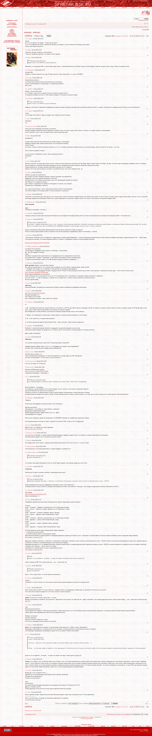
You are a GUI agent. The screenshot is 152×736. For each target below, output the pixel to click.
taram (28, 692)
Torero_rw (29, 476)
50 (130, 36)
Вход (146, 27)
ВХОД (11, 29)
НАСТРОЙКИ (12, 33)
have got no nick (31, 126)
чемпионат (21, 7)
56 (143, 36)
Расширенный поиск (143, 20)
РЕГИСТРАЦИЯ (12, 34)
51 (132, 36)
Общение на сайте (31, 24)
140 (147, 36)
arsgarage (29, 325)
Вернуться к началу (147, 47)
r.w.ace (29, 553)
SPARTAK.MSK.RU (56, 734)
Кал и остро (30, 351)
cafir (28, 118)
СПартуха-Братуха (32, 452)
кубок (31, 7)
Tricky (29, 587)
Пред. (26, 703)
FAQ (134, 27)
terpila (29, 50)
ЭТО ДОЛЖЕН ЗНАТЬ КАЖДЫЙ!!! (12, 24)
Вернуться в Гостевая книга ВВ (33, 710)
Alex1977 (29, 466)
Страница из (120, 36)
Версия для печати (147, 23)
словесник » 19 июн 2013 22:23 (37, 60)
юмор (133, 7)
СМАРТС (29, 89)
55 (141, 36)
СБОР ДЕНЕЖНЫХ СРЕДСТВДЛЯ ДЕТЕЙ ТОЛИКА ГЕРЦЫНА (12, 41)
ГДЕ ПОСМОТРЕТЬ (12, 27)
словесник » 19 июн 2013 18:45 (37, 455)
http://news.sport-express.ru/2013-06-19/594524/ (37, 242)
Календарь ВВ (145, 29)
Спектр (29, 659)
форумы (103, 7)
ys (27, 376)
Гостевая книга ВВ (41, 24)
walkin (29, 172)
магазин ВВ (77, 7)
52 (134, 36)
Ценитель (29, 219)
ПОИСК (12, 32)
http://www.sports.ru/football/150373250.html (36, 371)
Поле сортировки (84, 703)
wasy (28, 425)
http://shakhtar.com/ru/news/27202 (33, 549)
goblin (29, 565)
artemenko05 (30, 70)
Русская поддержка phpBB (87, 718)
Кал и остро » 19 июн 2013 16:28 (38, 222)
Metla (28, 57)
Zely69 (29, 595)
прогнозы (113, 7)
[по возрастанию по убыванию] (110, 703)
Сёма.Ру (146, 731)
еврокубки (41, 7)
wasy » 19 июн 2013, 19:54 (36, 101)
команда (52, 7)
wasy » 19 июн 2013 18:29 (36, 479)
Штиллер (29, 263)
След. (146, 703)
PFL (28, 135)
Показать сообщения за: (62, 703)
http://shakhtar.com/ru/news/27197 (33, 537)
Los (28, 634)
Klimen (29, 194)
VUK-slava (30, 302)
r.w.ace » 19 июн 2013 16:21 (36, 637)
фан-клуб (124, 7)
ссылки (147, 7)
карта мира (64, 7)
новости (5, 7)
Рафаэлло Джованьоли (32, 246)
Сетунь (29, 77)
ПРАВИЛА (11, 30)
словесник (29, 98)
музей (140, 7)
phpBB (83, 717)
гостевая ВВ (91, 7)
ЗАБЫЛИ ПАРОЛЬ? (12, 36)
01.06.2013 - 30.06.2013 (32, 32)
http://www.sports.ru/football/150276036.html (36, 272)
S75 (28, 161)
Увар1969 (29, 213)
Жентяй (29, 235)
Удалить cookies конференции (124, 714)
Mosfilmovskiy (31, 202)
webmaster (145, 729)
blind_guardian (31, 446)
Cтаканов (29, 38)
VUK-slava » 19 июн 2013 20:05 (38, 379)
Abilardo (29, 625)
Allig (28, 337)
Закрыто (26, 35)
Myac (28, 440)
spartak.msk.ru (96, 734)
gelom (28, 290)
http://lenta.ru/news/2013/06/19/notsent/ (35, 293)
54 (139, 36)
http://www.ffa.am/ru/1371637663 (33, 429)
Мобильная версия (145, 23)
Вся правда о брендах (86, 724)
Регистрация (140, 27)
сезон (12, 7)
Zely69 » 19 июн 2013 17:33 (37, 568)
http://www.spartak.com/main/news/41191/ (35, 494)
